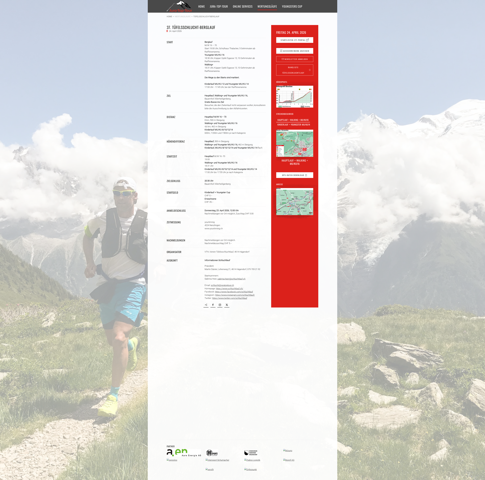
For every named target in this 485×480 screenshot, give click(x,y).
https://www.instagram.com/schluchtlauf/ (235, 295)
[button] (294, 97)
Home (201, 6)
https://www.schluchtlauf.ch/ (229, 288)
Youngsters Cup (292, 6)
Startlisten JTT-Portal (293, 40)
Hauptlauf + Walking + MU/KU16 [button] (293, 119)
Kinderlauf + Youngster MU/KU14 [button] (293, 124)
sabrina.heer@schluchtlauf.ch (231, 279)
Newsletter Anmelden (296, 59)
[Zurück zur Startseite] (179, 6)
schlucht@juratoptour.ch (222, 285)
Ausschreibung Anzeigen (296, 51)
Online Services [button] (242, 6)
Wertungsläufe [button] (267, 6)
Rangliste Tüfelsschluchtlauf (293, 70)
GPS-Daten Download (293, 175)
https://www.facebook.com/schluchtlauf (234, 291)
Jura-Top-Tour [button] (219, 6)
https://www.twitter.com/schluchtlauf (229, 298)
